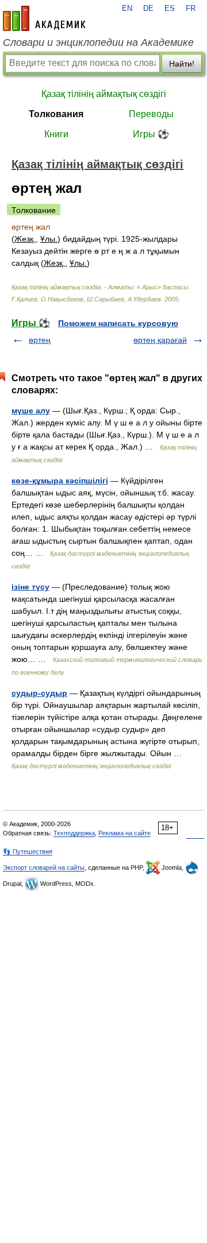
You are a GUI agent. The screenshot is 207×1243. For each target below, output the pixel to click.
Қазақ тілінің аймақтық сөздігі (103, 94)
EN (127, 9)
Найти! (181, 63)
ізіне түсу (30, 586)
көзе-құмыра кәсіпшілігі (60, 480)
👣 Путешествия (27, 851)
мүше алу (31, 410)
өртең (40, 339)
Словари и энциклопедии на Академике (98, 42)
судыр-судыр (39, 693)
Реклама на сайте (124, 833)
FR (190, 9)
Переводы (151, 114)
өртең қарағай (160, 339)
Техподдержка (74, 833)
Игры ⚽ (151, 134)
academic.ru (44, 18)
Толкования (56, 114)
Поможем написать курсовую (118, 323)
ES (169, 9)
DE (148, 9)
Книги (56, 134)
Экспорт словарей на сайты (44, 867)
